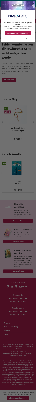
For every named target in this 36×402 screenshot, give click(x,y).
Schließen (10, 38)
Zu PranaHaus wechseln (18, 33)
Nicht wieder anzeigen (22, 38)
